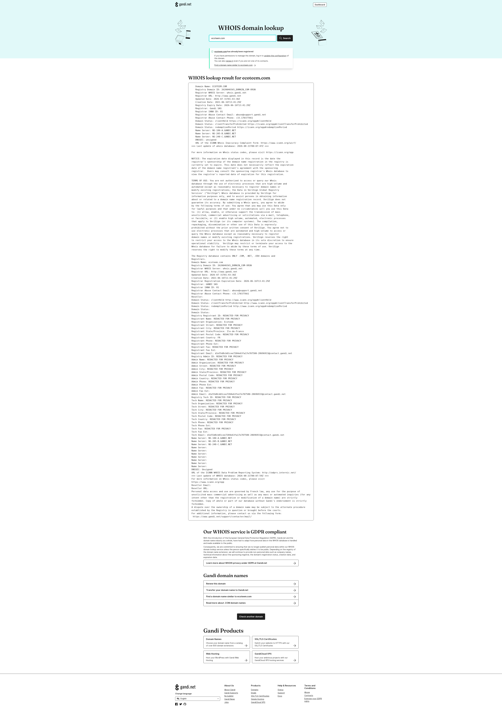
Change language (183, 693)
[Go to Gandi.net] (183, 4)
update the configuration (275, 56)
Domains (254, 690)
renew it (229, 61)
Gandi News (229, 699)
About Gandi (229, 690)
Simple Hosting (257, 699)
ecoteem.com (220, 51)
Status (280, 690)
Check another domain (251, 616)
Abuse (307, 692)
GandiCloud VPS (258, 702)
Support (281, 693)
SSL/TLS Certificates (260, 696)
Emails (253, 693)
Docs (280, 696)
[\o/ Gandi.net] (197, 687)
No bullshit (228, 696)
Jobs (226, 702)
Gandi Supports (231, 693)
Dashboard (320, 5)
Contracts (308, 695)
